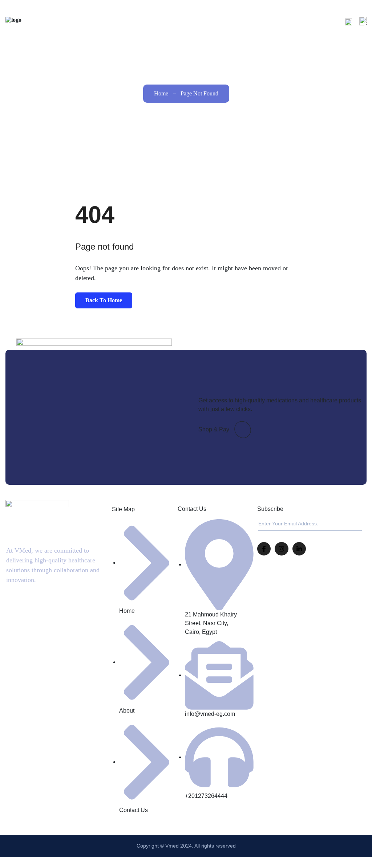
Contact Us (323, 22)
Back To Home (103, 300)
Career (291, 22)
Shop (266, 22)
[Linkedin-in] (299, 548)
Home (216, 22)
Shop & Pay (213, 429)
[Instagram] (281, 548)
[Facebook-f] (264, 548)
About (242, 22)
